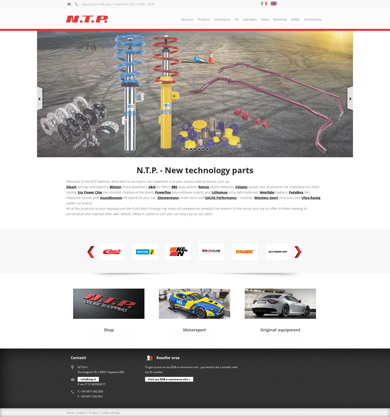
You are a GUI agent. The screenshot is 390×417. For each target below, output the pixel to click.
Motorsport (222, 19)
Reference (280, 19)
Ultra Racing (311, 198)
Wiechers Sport (266, 198)
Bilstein (115, 187)
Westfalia (267, 192)
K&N (152, 187)
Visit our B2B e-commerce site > (169, 379)
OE (237, 19)
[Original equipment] (280, 291)
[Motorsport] (194, 291)
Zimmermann (168, 198)
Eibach (71, 187)
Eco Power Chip (90, 192)
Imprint (81, 413)
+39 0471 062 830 (92, 391)
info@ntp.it (88, 379)
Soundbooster (111, 198)
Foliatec (241, 187)
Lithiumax (220, 192)
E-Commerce (312, 19)
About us (187, 19)
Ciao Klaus (250, 19)
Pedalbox (296, 192)
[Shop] (108, 291)
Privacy (93, 413)
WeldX (295, 19)
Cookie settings (110, 413)
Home (70, 413)
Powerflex (163, 192)
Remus (203, 187)
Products (204, 19)
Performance (221, 198)
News (265, 19)
